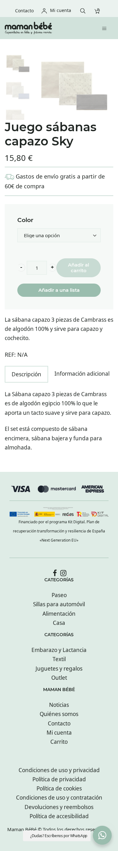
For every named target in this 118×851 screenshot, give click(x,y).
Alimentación (59, 613)
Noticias (59, 704)
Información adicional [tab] (82, 373)
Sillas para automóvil (59, 604)
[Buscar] (84, 10)
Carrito (59, 741)
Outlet (59, 677)
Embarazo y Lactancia (59, 650)
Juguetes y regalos (59, 668)
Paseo (59, 595)
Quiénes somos (59, 714)
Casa (59, 622)
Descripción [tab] (26, 374)
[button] (21, 268)
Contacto (59, 723)
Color (25, 220)
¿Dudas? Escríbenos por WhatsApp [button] (58, 835)
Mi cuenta (59, 732)
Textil (59, 659)
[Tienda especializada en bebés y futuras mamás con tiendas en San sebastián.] (46, 28)
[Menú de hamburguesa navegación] (105, 27)
